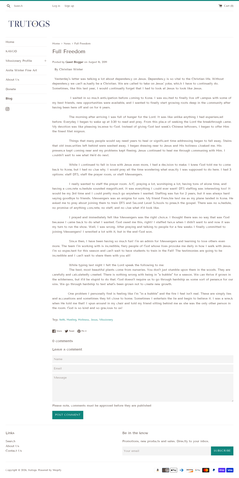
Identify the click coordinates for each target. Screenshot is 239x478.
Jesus (94, 319)
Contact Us (14, 450)
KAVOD (11, 51)
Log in (56, 5)
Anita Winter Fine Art (21, 70)
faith (62, 319)
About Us (12, 79)
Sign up (69, 5)
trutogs (32, 470)
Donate (11, 89)
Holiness (83, 319)
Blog (9, 98)
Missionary (106, 319)
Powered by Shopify (49, 470)
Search (10, 441)
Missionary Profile (26, 61)
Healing (71, 319)
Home (10, 42)
